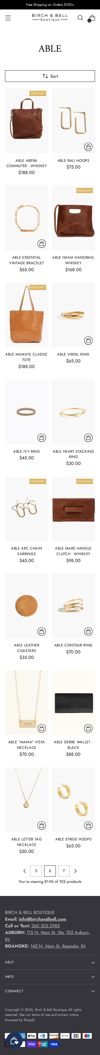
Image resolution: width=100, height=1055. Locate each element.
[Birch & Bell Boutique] (50, 17)
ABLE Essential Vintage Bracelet (26, 260)
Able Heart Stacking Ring (73, 454)
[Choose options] (88, 146)
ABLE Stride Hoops (73, 839)
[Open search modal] (80, 18)
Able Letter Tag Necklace (26, 842)
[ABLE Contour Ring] (73, 605)
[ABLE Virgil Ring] (73, 315)
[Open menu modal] (8, 18)
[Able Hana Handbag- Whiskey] (73, 218)
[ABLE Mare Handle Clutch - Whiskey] (73, 509)
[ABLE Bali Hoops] (73, 121)
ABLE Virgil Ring (73, 354)
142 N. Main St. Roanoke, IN (58, 946)
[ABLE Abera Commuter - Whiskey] (26, 121)
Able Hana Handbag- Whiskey (73, 260)
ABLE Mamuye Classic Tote (26, 357)
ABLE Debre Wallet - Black (73, 744)
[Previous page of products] (24, 871)
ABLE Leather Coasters (26, 648)
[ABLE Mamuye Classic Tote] (26, 315)
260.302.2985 (45, 926)
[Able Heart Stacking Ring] (73, 411)
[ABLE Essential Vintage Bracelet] (26, 218)
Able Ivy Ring (26, 451)
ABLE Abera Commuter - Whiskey (26, 163)
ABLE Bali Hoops (73, 160)
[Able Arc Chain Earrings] (26, 509)
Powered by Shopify (20, 1020)
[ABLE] (26, 702)
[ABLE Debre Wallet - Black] (73, 702)
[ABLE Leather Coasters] (26, 605)
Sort (54, 76)
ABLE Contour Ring (73, 645)
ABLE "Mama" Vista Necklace (26, 744)
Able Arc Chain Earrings (26, 551)
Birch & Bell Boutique (50, 1009)
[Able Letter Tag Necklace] (26, 799)
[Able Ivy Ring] (26, 411)
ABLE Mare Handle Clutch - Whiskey (73, 551)
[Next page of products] (75, 871)
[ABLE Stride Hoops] (73, 799)
